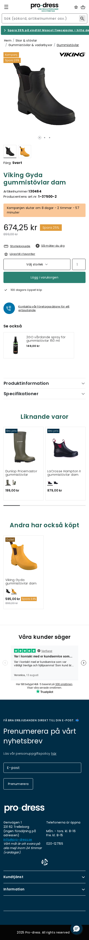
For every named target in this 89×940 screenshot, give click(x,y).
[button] (11, 505)
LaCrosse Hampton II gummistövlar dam (64, 473)
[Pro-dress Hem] (44, 7)
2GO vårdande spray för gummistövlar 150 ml (45, 339)
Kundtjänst (13, 877)
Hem (7, 40)
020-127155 (54, 843)
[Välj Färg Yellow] (24, 151)
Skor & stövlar (26, 40)
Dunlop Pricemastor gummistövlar (21, 473)
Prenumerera (18, 784)
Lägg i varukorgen (44, 277)
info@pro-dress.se (17, 840)
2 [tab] (44, 137)
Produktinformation (26, 383)
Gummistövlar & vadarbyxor (30, 45)
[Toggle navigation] (6, 7)
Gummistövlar (68, 45)
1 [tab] (39, 137)
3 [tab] (49, 137)
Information (13, 889)
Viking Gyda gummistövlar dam (21, 581)
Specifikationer (21, 394)
